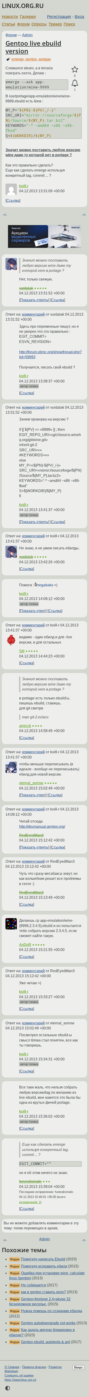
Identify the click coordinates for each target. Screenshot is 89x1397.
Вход (79, 16)
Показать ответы (34, 300)
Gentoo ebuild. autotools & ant (45, 1342)
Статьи (8, 24)
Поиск (69, 24)
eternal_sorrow (31, 783)
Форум (23, 24)
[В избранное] (75, 69)
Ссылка (12, 201)
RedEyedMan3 (31, 835)
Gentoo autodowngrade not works (48, 1323)
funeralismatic (30, 1181)
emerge (17, 59)
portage (45, 59)
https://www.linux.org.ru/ (20, 1379)
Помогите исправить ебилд (44, 1266)
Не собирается (33, 1285)
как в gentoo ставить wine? (43, 1292)
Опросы (39, 24)
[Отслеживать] (75, 83)
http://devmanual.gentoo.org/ (42, 826)
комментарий (33, 314)
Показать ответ (33, 611)
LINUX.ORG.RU (23, 6)
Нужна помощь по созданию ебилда (51, 1311)
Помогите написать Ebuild (43, 1259)
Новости (10, 16)
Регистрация (59, 16)
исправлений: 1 (29, 1202)
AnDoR (25, 945)
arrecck (25, 726)
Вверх (78, 1367)
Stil (21, 651)
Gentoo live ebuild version (33, 47)
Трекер (55, 24)
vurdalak (26, 288)
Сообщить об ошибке (19, 1375)
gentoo (31, 59)
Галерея (28, 16)
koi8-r (23, 186)
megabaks (44, 585)
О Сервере (12, 1367)
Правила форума (34, 1367)
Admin (27, 35)
